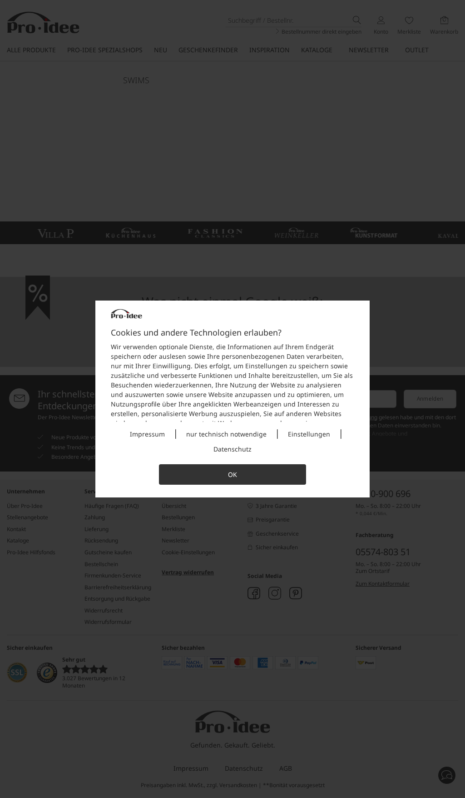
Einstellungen (309, 434)
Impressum (147, 434)
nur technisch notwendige (226, 434)
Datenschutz (232, 449)
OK (232, 474)
